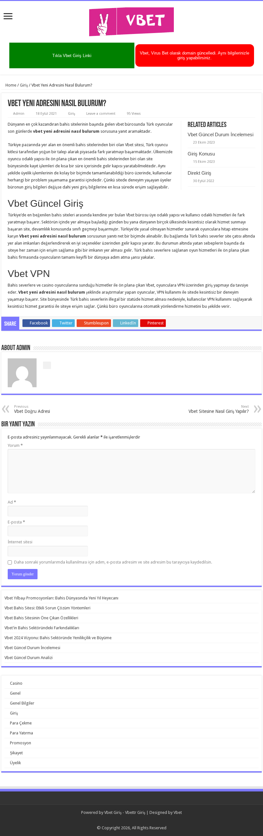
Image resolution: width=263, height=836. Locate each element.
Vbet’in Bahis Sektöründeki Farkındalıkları (41, 627)
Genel (15, 693)
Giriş (24, 85)
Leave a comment (100, 114)
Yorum (15, 445)
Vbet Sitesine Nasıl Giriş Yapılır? (219, 409)
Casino (16, 683)
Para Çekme (21, 723)
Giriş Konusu (201, 153)
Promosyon (20, 742)
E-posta (16, 522)
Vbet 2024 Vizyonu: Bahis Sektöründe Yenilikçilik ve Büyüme (58, 637)
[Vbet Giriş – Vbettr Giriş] (131, 20)
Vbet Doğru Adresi (32, 409)
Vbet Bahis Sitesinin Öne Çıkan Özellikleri (41, 617)
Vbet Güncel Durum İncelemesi (220, 134)
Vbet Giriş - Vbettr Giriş (124, 812)
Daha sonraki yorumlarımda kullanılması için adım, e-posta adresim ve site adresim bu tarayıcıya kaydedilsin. (113, 562)
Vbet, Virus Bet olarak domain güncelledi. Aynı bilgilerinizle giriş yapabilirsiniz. (194, 55)
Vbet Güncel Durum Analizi (28, 657)
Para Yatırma (21, 733)
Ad (12, 502)
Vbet (178, 812)
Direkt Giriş (199, 173)
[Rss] (131, 820)
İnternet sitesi (20, 541)
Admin (18, 114)
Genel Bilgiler (22, 703)
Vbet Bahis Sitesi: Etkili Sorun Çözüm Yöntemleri (47, 608)
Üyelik (15, 762)
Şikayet (16, 752)
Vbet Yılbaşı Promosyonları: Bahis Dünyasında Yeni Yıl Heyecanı (61, 598)
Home (10, 85)
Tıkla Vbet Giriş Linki (71, 55)
